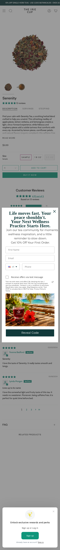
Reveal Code (30, 332)
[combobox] (13, 267)
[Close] (54, 211)
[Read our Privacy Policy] (52, 282)
